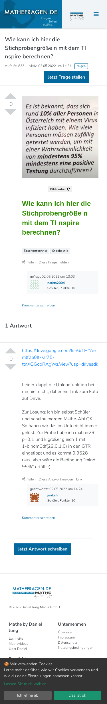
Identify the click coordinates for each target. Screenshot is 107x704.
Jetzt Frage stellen (53, 101)
